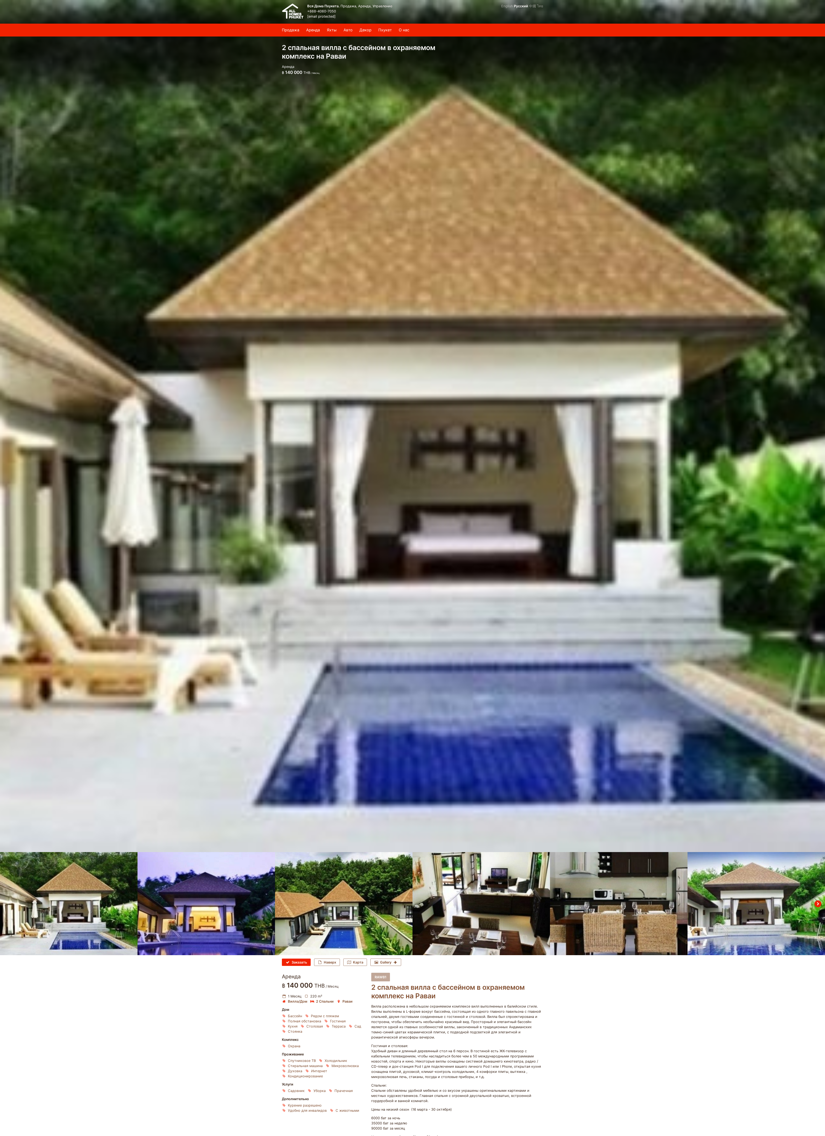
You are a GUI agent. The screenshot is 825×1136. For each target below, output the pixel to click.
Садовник (296, 1091)
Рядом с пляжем (325, 1016)
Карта (358, 962)
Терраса (339, 1026)
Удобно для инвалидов (307, 1110)
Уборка (319, 1091)
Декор (365, 30)
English (507, 6)
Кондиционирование (305, 1076)
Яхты (332, 30)
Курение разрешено (305, 1105)
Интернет (319, 1071)
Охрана (294, 1046)
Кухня (293, 1026)
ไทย (540, 6)
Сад (357, 1026)
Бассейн (295, 1016)
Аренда (313, 30)
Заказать (299, 962)
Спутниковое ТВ (302, 1060)
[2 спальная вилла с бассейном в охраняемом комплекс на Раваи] (412, 426)
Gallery (385, 962)
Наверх (330, 962)
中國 (532, 6)
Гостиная (338, 1021)
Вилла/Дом (297, 1001)
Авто (348, 30)
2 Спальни (325, 1001)
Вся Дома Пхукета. (324, 6)
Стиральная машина (305, 1066)
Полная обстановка (304, 1021)
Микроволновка (345, 1066)
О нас (404, 30)
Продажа (290, 30)
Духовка (295, 1071)
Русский (521, 6)
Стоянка (295, 1031)
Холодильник (336, 1060)
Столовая (314, 1026)
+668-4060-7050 (321, 11)
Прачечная (344, 1091)
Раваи (347, 1001)
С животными (347, 1110)
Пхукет (385, 30)
